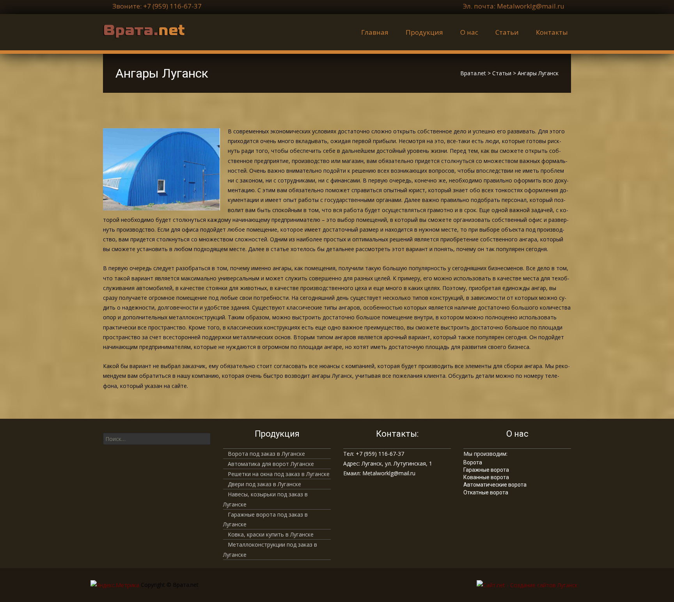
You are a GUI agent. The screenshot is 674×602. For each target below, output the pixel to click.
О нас (469, 32)
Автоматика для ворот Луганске (271, 463)
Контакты (552, 32)
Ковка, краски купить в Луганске (271, 534)
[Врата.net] (137, 29)
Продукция (424, 32)
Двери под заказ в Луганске (264, 484)
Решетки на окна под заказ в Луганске (279, 474)
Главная (374, 32)
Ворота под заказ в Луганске (266, 453)
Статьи (507, 32)
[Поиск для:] (157, 439)
